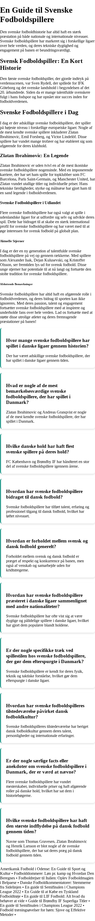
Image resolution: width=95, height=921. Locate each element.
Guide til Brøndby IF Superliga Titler (57, 901)
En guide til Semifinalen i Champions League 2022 (41, 905)
